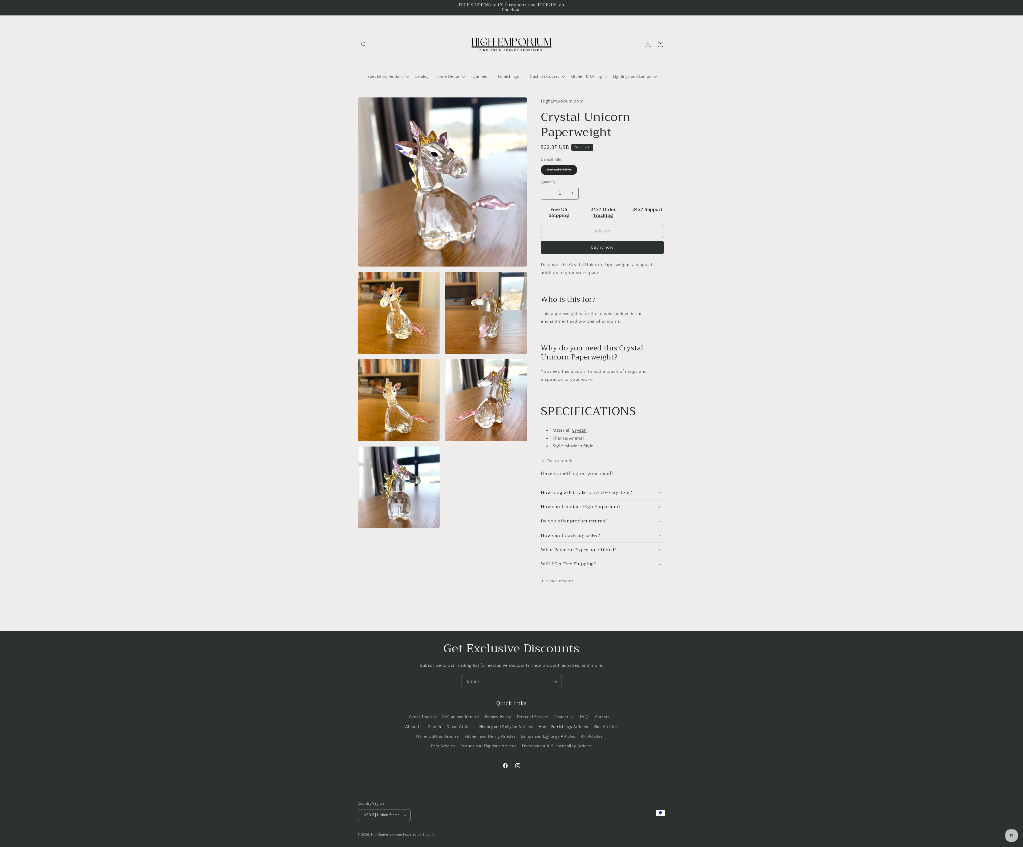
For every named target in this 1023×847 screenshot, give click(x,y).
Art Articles (592, 736)
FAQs (585, 717)
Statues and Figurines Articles (488, 746)
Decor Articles (460, 727)
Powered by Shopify (419, 834)
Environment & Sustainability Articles (557, 746)
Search (434, 727)
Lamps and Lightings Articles (548, 736)
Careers (602, 717)
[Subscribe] (555, 681)
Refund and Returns (460, 717)
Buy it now (602, 247)
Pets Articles (443, 746)
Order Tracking (423, 717)
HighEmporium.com (386, 834)
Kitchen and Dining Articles (490, 736)
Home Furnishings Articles (563, 727)
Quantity (548, 182)
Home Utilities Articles (437, 736)
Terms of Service (532, 717)
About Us (414, 727)
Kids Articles (606, 727)
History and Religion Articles (506, 727)
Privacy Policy (498, 717)
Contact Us (564, 717)
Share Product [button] (560, 581)
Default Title (562, 171)
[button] (364, 44)
